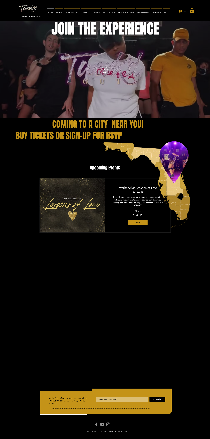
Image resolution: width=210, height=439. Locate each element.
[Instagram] (108, 424)
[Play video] (104, 70)
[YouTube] (102, 424)
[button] (192, 10)
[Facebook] (96, 424)
